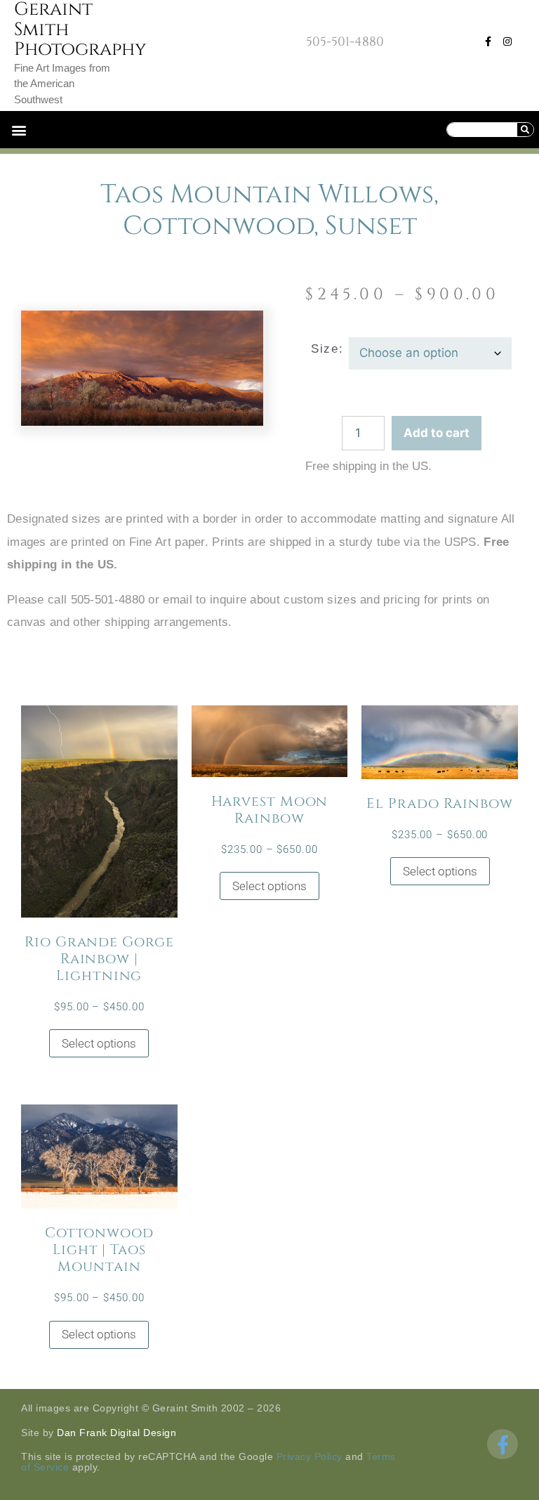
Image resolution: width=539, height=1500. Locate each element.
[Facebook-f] (488, 41)
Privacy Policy (309, 1456)
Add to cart (437, 433)
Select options (99, 1043)
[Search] (525, 129)
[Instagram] (507, 41)
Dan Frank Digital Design (116, 1432)
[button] (18, 129)
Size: (327, 349)
